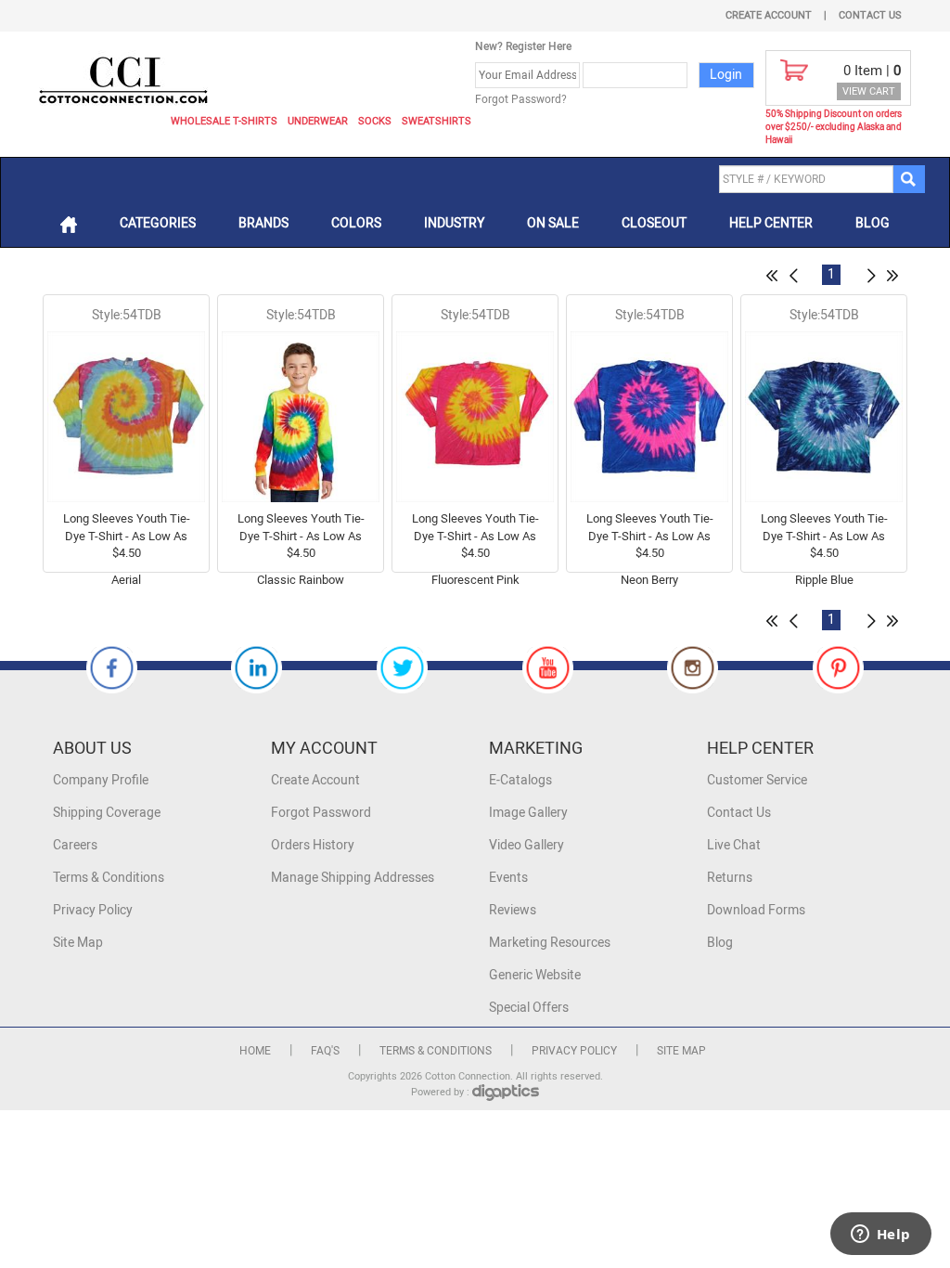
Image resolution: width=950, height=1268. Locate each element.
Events (508, 878)
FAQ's (325, 1050)
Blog (872, 223)
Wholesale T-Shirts (224, 121)
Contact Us (870, 15)
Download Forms (756, 910)
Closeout (654, 223)
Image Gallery (528, 813)
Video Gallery (526, 845)
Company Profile (100, 780)
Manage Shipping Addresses (352, 878)
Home (255, 1050)
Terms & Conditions (108, 878)
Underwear (318, 121)
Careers (75, 845)
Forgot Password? (521, 99)
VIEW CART (868, 91)
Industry (454, 223)
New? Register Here (523, 46)
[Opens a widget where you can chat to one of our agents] (880, 1235)
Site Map (78, 943)
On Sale (553, 223)
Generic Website (535, 975)
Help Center (771, 223)
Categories (158, 223)
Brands (263, 223)
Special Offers (529, 1008)
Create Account (768, 15)
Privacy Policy (93, 910)
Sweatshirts (436, 121)
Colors (356, 223)
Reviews (512, 910)
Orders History (312, 845)
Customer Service (757, 780)
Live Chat (734, 845)
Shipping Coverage (106, 813)
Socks (375, 121)
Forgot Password (321, 813)
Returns (729, 878)
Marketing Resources (549, 943)
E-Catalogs (520, 780)
